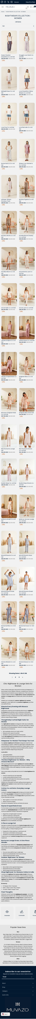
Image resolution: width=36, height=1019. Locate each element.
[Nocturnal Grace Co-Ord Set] (27, 613)
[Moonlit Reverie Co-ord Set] (9, 542)
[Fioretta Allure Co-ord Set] (9, 259)
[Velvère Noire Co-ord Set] (27, 327)
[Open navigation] (3, 7)
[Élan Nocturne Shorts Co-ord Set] (27, 436)
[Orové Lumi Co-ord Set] (27, 295)
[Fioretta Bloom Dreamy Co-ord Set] (27, 222)
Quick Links (5, 995)
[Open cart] (34, 6)
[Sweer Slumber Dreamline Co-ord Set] (9, 42)
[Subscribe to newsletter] (31, 977)
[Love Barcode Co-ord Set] (27, 114)
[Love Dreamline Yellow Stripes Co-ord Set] (27, 78)
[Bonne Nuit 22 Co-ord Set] (9, 150)
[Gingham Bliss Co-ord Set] (27, 363)
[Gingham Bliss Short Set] (27, 400)
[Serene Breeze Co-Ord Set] (27, 649)
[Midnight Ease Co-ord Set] (9, 78)
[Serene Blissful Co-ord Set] (9, 649)
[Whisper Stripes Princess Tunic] (9, 186)
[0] (33, 6)
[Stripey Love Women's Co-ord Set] (27, 150)
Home (2, 11)
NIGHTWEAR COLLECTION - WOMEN (16, 11)
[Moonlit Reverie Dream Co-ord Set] (27, 578)
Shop (3, 987)
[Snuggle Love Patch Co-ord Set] (27, 42)
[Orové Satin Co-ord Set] (9, 295)
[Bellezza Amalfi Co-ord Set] (9, 506)
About (4, 983)
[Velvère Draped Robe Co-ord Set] (9, 363)
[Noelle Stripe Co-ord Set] (9, 470)
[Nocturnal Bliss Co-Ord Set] (9, 613)
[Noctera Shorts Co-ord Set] (9, 222)
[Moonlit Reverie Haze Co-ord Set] (27, 542)
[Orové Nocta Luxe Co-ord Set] (27, 259)
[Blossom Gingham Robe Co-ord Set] (9, 400)
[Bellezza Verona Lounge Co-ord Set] (27, 506)
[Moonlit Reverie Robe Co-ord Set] (9, 578)
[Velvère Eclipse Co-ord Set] (9, 327)
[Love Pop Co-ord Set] (9, 114)
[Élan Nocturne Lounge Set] (9, 436)
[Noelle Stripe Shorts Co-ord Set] (27, 470)
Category (4, 991)
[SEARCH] (26, 8)
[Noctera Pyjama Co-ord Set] (27, 186)
